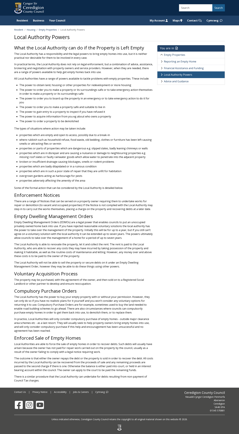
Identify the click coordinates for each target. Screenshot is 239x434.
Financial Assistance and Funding (184, 68)
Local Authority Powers (178, 74)
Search (218, 8)
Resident (22, 20)
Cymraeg (212, 20)
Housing (31, 29)
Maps (176, 20)
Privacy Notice (39, 391)
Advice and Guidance (176, 81)
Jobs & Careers (81, 391)
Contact (192, 20)
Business (38, 20)
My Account (158, 20)
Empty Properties (48, 29)
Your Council (57, 20)
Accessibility (60, 391)
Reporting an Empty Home (180, 61)
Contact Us (20, 391)
